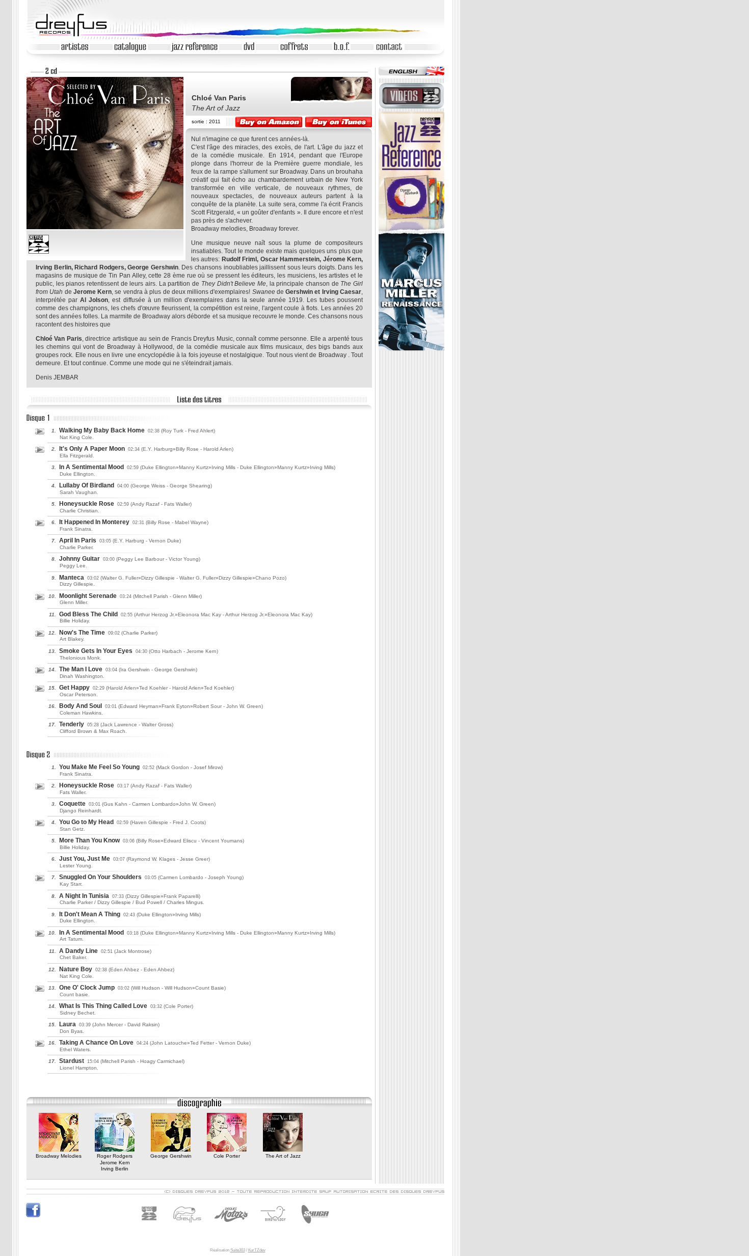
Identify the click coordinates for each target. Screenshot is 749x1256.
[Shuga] (314, 1226)
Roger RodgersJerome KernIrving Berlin (114, 1162)
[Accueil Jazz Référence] (411, 229)
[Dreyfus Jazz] (152, 1226)
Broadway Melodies (59, 1156)
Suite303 (237, 1250)
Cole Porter (226, 1156)
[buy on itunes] (338, 122)
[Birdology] (275, 1226)
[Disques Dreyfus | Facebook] (33, 1216)
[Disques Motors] (210, 1226)
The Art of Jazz (283, 1156)
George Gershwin (171, 1156)
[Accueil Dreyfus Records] (76, 36)
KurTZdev (256, 1250)
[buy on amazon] (268, 122)
